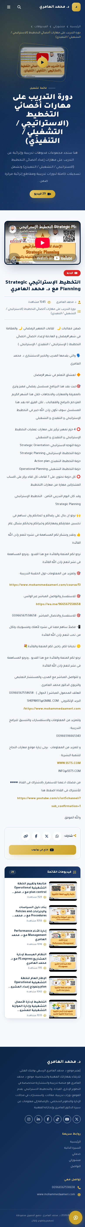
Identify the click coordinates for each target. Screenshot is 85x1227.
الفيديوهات (41, 26)
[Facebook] (48, 1119)
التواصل (76, 1166)
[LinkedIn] (38, 1119)
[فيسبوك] (36, 836)
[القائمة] (8, 7)
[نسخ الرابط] (25, 836)
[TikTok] (57, 1119)
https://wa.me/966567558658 (58, 604)
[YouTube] (67, 1119)
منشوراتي (59, 26)
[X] (46, 836)
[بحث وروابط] (19, 7)
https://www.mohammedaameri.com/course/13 (45, 585)
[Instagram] (29, 1119)
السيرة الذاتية (72, 1148)
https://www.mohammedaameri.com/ (52, 709)
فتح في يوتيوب (39, 850)
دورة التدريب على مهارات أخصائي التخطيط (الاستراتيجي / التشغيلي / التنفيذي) (41, 311)
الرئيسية (75, 26)
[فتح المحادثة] (75, 1217)
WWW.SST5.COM (69, 763)
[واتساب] (57, 836)
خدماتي (76, 1154)
